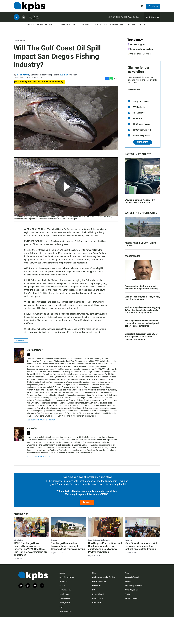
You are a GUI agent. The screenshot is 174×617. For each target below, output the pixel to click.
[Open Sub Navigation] (33, 24)
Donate (87, 502)
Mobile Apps (64, 594)
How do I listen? (98, 594)
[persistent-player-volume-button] (24, 17)
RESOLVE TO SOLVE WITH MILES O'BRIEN (140, 244)
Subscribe (142, 142)
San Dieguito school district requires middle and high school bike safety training (141, 546)
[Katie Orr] (19, 434)
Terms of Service (65, 611)
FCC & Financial (65, 590)
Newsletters (64, 581)
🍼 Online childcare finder (139, 54)
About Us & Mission (67, 577)
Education (128, 540)
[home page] (29, 6)
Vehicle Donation (131, 598)
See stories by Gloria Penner (41, 419)
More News (20, 513)
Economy (54, 540)
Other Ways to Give (132, 590)
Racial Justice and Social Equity (99, 540)
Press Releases (65, 598)
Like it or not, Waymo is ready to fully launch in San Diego (142, 298)
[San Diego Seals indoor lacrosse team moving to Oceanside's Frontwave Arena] (68, 527)
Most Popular (132, 255)
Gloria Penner (22, 75)
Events (131, 24)
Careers (62, 586)
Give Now (153, 6)
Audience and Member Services (103, 577)
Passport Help (97, 598)
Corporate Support (132, 577)
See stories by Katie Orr (38, 456)
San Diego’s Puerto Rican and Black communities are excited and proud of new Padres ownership (142, 323)
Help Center (96, 603)
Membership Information (134, 586)
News (29, 24)
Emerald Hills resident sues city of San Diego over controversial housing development (141, 336)
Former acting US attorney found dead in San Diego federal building (141, 287)
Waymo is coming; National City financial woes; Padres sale (140, 201)
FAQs (94, 590)
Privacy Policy (65, 603)
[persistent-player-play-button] (16, 17)
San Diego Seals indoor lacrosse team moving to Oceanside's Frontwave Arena (68, 546)
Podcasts (100, 24)
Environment (19, 40)
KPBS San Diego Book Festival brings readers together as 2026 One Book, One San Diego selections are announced (30, 549)
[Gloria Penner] (19, 355)
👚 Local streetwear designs (140, 49)
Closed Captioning (99, 581)
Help (142, 24)
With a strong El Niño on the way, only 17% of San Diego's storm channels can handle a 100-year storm (142, 310)
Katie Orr (64, 75)
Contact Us (96, 586)
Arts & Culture (68, 24)
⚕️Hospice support (136, 44)
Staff (61, 607)
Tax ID (127, 594)
